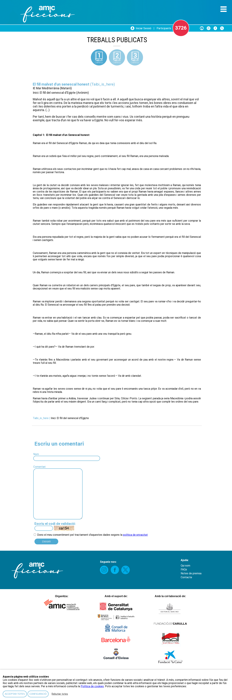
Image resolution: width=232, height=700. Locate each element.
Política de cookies (92, 686)
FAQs (184, 569)
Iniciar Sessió (143, 28)
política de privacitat (135, 534)
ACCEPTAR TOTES (15, 694)
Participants (164, 28)
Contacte (186, 577)
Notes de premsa (191, 573)
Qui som (185, 565)
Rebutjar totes (60, 694)
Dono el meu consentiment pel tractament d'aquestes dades (73, 534)
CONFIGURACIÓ (38, 694)
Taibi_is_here (102, 84)
